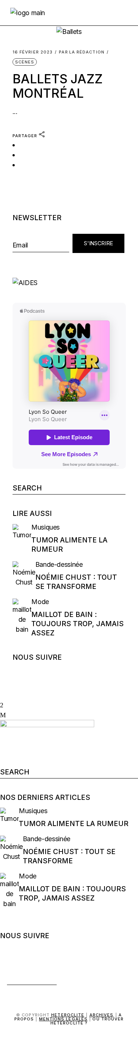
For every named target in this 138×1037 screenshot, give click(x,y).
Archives (101, 1014)
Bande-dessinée (59, 564)
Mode (40, 602)
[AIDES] (69, 283)
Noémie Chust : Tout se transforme (76, 582)
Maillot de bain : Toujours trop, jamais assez (77, 623)
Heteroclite (67, 1014)
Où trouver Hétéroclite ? (87, 1021)
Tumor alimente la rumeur (73, 823)
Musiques (45, 527)
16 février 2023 (33, 52)
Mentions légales (63, 1019)
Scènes (25, 62)
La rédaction (82, 52)
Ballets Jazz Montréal (58, 86)
